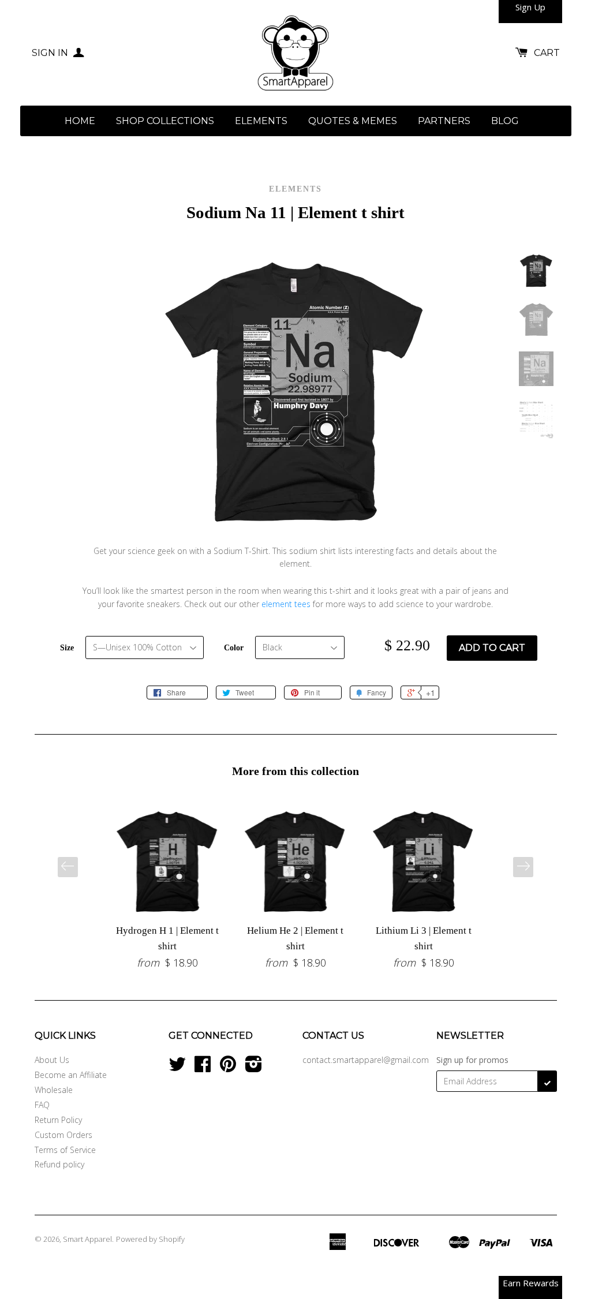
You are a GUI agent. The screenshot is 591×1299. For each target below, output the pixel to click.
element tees (286, 603)
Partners (444, 120)
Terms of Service (65, 1149)
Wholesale (54, 1089)
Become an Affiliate (71, 1074)
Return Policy (58, 1119)
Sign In (51, 52)
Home (80, 120)
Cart (547, 52)
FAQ (42, 1104)
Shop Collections (165, 120)
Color (234, 647)
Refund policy (59, 1164)
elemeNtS (261, 120)
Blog (505, 120)
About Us (52, 1059)
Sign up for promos (472, 1059)
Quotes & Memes (352, 120)
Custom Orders (63, 1134)
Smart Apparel (87, 1239)
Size (67, 647)
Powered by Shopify (150, 1239)
